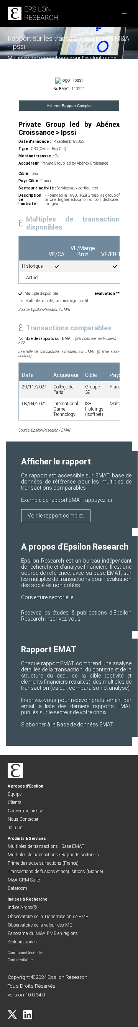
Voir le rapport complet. (56, 516)
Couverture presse (25, 811)
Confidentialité (20, 960)
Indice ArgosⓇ (22, 907)
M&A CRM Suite (24, 880)
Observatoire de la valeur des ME (40, 925)
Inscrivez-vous (63, 619)
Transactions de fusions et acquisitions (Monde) (55, 871)
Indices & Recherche (28, 899)
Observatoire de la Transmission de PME (48, 916)
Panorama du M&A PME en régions (43, 933)
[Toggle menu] (124, 13)
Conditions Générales (25, 953)
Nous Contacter (23, 819)
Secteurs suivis (22, 942)
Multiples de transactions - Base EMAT (46, 846)
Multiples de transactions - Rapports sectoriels (53, 854)
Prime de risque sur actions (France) (43, 863)
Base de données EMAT (85, 724)
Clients (14, 802)
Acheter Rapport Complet (69, 106)
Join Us (15, 827)
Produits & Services (27, 838)
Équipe (14, 794)
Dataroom (17, 888)
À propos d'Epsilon (25, 786)
